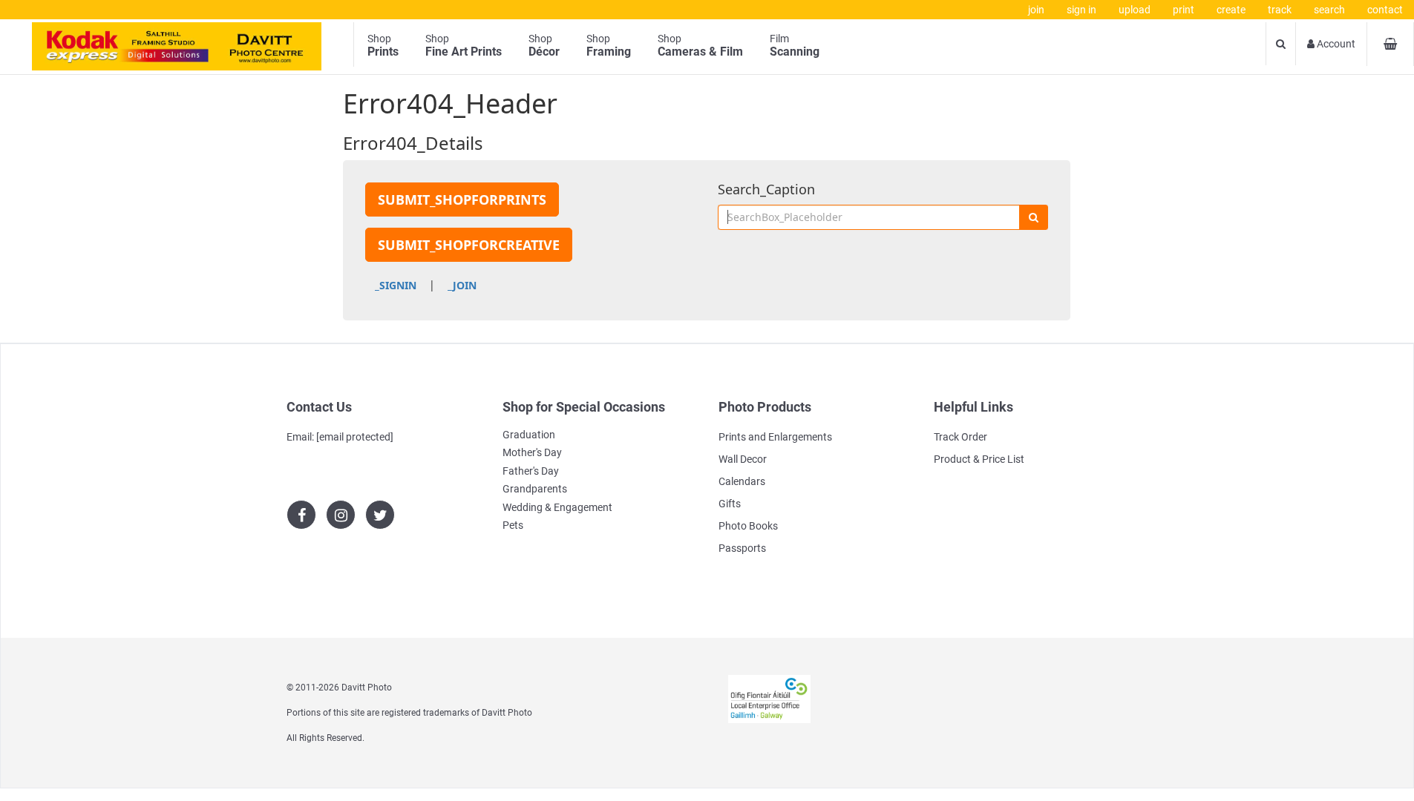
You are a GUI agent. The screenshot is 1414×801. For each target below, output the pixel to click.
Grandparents (535, 489)
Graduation (529, 435)
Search (1329, 10)
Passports (742, 548)
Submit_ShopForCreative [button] (469, 245)
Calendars (742, 481)
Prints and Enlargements (775, 437)
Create (1231, 10)
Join (1036, 10)
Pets (513, 525)
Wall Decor (743, 459)
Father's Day (531, 471)
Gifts (730, 504)
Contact (1385, 10)
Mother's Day (532, 452)
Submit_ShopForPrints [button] (462, 199)
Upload (1134, 10)
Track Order (960, 437)
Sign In (1081, 10)
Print (1183, 10)
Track (1280, 10)
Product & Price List (979, 459)
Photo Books (748, 526)
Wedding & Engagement (557, 507)
